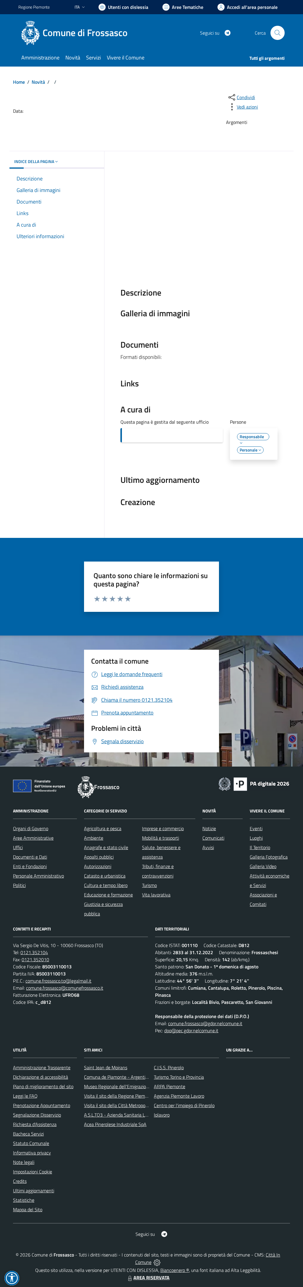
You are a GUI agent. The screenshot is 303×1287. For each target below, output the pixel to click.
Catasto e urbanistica (104, 875)
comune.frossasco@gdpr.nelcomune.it (205, 1023)
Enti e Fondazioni (30, 866)
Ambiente (93, 837)
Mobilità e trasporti (160, 837)
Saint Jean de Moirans (105, 1067)
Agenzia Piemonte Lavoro (179, 1095)
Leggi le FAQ (25, 1095)
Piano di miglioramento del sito (43, 1086)
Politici (19, 885)
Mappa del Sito (27, 1209)
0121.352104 (34, 952)
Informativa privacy (32, 1152)
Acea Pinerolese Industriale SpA (115, 1124)
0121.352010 (35, 959)
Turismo (149, 885)
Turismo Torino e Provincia (179, 1076)
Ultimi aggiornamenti (33, 1190)
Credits (20, 1181)
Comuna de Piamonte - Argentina (117, 1076)
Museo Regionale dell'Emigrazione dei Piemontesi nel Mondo (143, 1086)
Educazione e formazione (108, 894)
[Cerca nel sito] (277, 33)
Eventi (256, 828)
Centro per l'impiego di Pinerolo (184, 1105)
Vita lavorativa (156, 894)
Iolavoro (162, 1114)
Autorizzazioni (97, 866)
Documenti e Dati (30, 856)
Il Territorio (260, 847)
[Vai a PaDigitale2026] (254, 783)
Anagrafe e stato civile (106, 847)
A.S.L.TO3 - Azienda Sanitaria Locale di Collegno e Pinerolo (141, 1114)
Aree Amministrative (33, 837)
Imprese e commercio (163, 828)
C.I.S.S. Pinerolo (169, 1067)
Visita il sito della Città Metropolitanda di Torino (130, 1105)
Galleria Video (263, 866)
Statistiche (23, 1200)
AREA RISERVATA (151, 1277)
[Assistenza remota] (157, 1262)
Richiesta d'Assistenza (35, 1124)
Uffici (18, 847)
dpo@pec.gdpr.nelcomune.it (191, 1030)
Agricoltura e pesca (102, 828)
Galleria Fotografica (269, 856)
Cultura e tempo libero (106, 885)
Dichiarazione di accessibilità (40, 1076)
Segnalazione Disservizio (37, 1114)
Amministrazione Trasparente (41, 1067)
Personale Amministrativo (38, 875)
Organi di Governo (30, 828)
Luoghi (256, 837)
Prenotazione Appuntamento (41, 1105)
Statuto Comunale (31, 1143)
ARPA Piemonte (169, 1086)
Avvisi (208, 847)
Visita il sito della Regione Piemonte (119, 1095)
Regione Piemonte (34, 7)
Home (19, 82)
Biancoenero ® (174, 1270)
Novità (38, 82)
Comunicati (213, 837)
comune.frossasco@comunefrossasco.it (64, 987)
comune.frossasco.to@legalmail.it (58, 980)
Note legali (23, 1162)
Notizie (209, 828)
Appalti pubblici (99, 856)
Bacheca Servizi (28, 1133)
